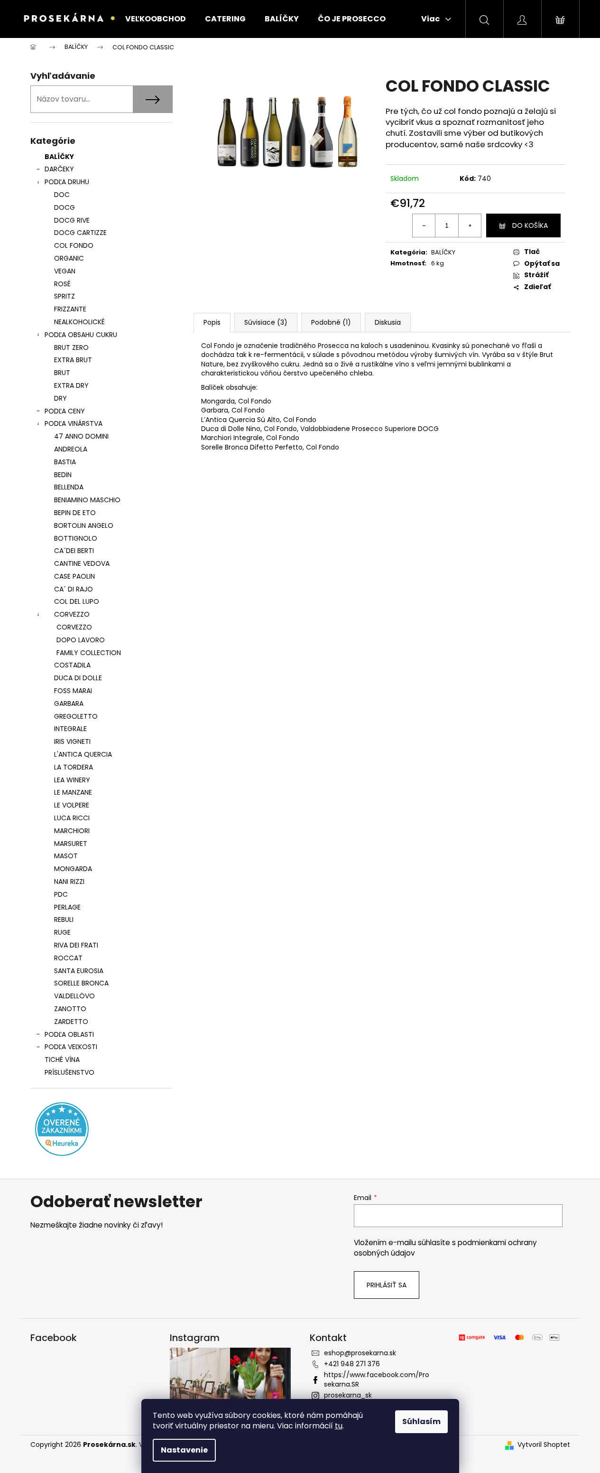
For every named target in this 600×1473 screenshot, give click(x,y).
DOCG (64, 207)
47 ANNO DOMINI (81, 436)
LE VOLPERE (71, 805)
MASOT (66, 856)
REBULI (64, 919)
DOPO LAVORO (80, 640)
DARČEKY (59, 169)
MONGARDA (73, 868)
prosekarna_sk (348, 1395)
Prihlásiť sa (386, 1285)
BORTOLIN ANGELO (83, 525)
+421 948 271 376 (352, 1364)
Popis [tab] (212, 322)
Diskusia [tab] (388, 322)
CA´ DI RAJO (73, 589)
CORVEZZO (72, 614)
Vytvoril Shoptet (543, 1444)
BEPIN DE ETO (75, 512)
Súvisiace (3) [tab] (265, 322)
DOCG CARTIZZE (80, 232)
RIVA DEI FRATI (76, 945)
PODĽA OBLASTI (69, 1034)
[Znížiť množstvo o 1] (424, 225)
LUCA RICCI (72, 818)
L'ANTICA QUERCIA (83, 754)
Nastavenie (184, 1450)
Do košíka (530, 225)
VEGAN (64, 271)
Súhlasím (421, 1421)
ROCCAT (68, 958)
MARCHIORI (72, 830)
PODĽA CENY (65, 411)
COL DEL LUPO (76, 601)
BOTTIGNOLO (75, 538)
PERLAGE (67, 907)
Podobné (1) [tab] (331, 322)
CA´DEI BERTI (74, 550)
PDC (61, 894)
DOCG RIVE (72, 220)
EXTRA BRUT (73, 360)
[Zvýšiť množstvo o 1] (469, 225)
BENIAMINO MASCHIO (87, 500)
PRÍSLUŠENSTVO (69, 1072)
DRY (60, 398)
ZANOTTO (70, 1008)
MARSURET (70, 843)
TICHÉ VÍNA (62, 1059)
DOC (62, 194)
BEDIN (63, 474)
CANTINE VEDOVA (82, 563)
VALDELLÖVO (74, 996)
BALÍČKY (59, 156)
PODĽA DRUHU (67, 182)
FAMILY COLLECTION (88, 652)
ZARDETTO (71, 1021)
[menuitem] (155, 19)
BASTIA (65, 462)
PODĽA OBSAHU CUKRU (81, 334)
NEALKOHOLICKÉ (79, 322)
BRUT (62, 372)
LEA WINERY (72, 780)
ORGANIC (69, 258)
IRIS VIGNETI (72, 741)
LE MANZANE (73, 792)
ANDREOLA (70, 449)
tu (338, 1425)
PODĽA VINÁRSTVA (73, 423)
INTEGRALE (70, 728)
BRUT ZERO (71, 347)
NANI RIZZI (69, 881)
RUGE (62, 932)
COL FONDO (73, 245)
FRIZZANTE (70, 309)
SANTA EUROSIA (78, 971)
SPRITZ (64, 296)
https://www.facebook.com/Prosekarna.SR (376, 1379)
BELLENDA (68, 487)
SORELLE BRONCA (81, 983)
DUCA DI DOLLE (78, 678)
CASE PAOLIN (74, 576)
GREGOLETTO (76, 716)
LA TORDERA (73, 767)
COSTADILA (72, 665)
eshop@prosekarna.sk (360, 1353)
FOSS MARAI (73, 690)
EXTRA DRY (71, 385)
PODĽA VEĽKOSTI (71, 1046)
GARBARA (68, 703)
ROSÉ (62, 284)
